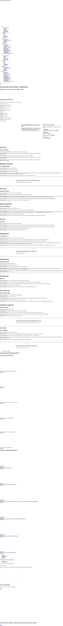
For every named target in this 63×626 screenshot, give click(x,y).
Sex (4, 34)
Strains (5, 29)
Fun (6, 351)
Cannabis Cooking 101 (7, 51)
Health (3, 38)
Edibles (5, 28)
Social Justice (6, 64)
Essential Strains (2, 466)
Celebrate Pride (6, 52)
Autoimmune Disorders (7, 40)
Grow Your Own (2, 517)
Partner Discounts (6, 27)
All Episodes (5, 44)
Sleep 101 (5, 46)
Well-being (3, 32)
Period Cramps (6, 39)
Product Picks (6, 31)
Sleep (4, 33)
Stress (4, 35)
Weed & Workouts (6, 49)
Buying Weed (6, 30)
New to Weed (6, 45)
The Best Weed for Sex (7, 47)
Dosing (5, 37)
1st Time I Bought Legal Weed (8, 53)
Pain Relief (5, 42)
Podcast (3, 43)
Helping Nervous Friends (7, 50)
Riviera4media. (16, 563)
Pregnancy (5, 41)
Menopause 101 (6, 48)
